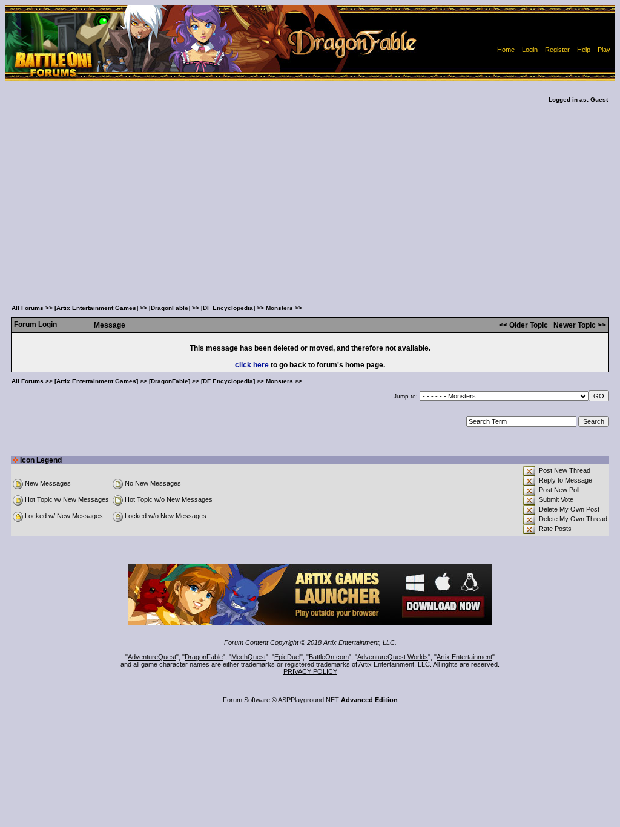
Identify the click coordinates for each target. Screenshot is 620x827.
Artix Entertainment (464, 657)
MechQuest (248, 657)
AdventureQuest (152, 657)
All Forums (28, 308)
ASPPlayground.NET (308, 699)
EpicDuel (287, 657)
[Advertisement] (310, 198)
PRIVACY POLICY (310, 671)
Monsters (279, 308)
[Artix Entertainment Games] (96, 308)
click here (252, 365)
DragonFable (204, 657)
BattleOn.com (329, 657)
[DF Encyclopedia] (228, 308)
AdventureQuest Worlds (392, 657)
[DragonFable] (169, 308)
